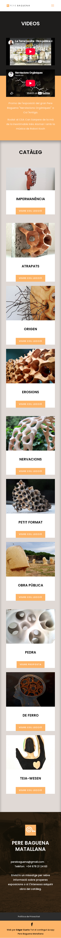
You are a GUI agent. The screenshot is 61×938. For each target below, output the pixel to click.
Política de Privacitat (29, 916)
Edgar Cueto (23, 929)
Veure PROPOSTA (30, 664)
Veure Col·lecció (30, 210)
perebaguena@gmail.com (28, 862)
